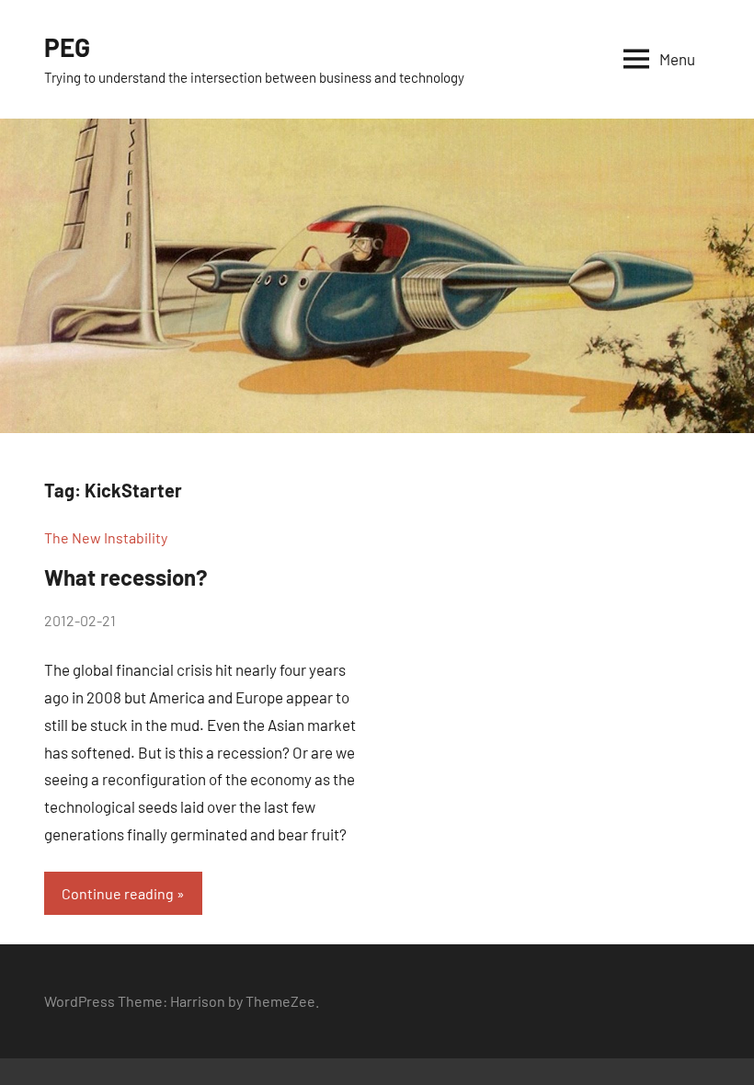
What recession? (126, 577)
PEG (67, 47)
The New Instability (105, 537)
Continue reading (118, 893)
